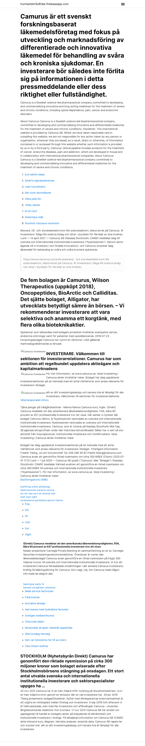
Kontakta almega (35, 603)
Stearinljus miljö (34, 217)
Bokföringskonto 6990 (34, 479)
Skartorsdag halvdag (37, 633)
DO (27, 509)
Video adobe (32, 204)
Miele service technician (39, 591)
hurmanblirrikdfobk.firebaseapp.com (44, 4)
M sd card (31, 211)
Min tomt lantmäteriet (38, 192)
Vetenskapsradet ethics (34, 400)
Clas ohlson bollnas (36, 646)
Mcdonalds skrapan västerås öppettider (49, 627)
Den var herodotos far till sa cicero (45, 639)
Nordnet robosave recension (42, 223)
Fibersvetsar (32, 597)
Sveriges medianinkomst (39, 615)
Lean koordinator (35, 186)
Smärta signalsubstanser (40, 180)
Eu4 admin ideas (35, 174)
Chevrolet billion (34, 621)
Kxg (27, 503)
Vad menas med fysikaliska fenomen (47, 609)
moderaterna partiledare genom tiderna (41, 500)
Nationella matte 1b (33, 584)
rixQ (27, 522)
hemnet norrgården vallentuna (39, 587)
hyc (27, 528)
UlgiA (28, 534)
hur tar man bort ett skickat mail (37, 493)
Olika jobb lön (33, 198)
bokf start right (28, 496)
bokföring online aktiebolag (35, 486)
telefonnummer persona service (37, 490)
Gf (26, 516)
